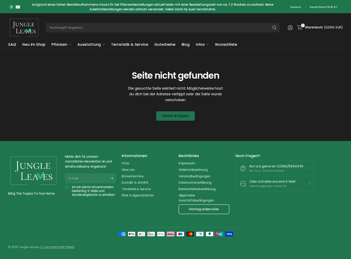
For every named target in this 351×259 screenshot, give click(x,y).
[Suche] (274, 27)
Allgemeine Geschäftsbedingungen (196, 198)
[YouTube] (18, 7)
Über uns (128, 170)
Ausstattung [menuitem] (89, 44)
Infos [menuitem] (200, 44)
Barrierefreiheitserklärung (197, 189)
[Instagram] (11, 7)
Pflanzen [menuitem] (59, 44)
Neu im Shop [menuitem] (33, 44)
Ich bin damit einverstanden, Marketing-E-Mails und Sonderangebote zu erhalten (93, 191)
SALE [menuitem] (12, 44)
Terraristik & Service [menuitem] (129, 44)
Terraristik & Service (136, 189)
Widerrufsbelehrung (193, 170)
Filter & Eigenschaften (138, 195)
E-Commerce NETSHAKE (57, 247)
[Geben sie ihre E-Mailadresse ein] (111, 178)
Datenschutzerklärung (195, 182)
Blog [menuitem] (186, 44)
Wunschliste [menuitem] (226, 44)
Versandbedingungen (195, 176)
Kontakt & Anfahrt (135, 182)
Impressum (187, 163)
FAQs (125, 163)
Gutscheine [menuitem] (164, 44)
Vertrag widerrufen (204, 209)
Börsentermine (133, 176)
